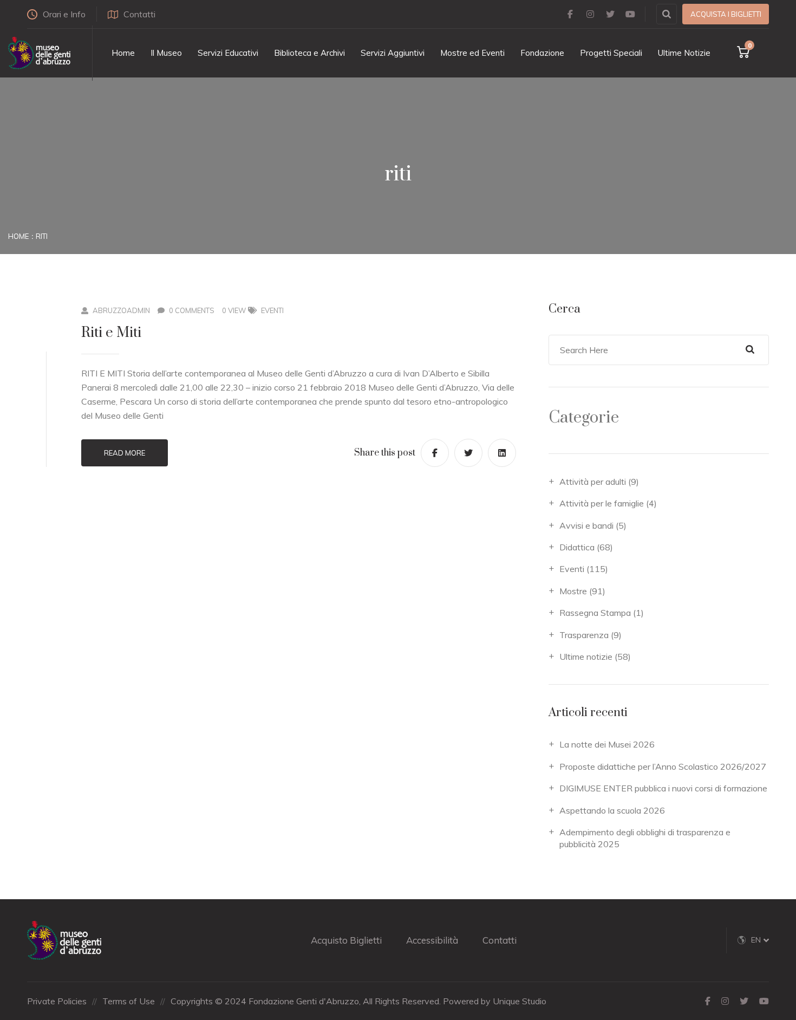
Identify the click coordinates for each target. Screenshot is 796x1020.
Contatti (139, 14)
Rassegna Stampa (595, 612)
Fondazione (542, 53)
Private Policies (57, 1001)
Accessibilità (432, 940)
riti (42, 236)
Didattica (577, 547)
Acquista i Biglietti (725, 14)
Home (123, 53)
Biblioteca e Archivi (309, 53)
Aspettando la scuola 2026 (612, 810)
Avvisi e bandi (586, 525)
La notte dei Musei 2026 (607, 744)
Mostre (573, 591)
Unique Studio (519, 1001)
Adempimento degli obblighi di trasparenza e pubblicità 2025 (644, 838)
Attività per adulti (592, 481)
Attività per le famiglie (601, 503)
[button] (760, 940)
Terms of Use (128, 1001)
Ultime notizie (585, 656)
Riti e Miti (111, 333)
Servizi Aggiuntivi (393, 53)
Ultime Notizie (684, 53)
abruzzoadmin (121, 310)
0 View (234, 310)
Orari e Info (64, 14)
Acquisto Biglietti (346, 940)
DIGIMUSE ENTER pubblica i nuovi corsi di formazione (663, 788)
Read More (124, 453)
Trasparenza (584, 634)
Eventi (272, 310)
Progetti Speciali (611, 53)
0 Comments (191, 310)
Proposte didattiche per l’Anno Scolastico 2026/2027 (662, 766)
